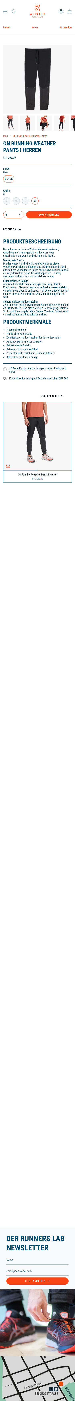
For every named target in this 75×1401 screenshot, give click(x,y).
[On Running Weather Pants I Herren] (37, 436)
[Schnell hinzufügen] (8, 465)
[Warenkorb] (69, 11)
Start (5, 136)
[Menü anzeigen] (5, 11)
